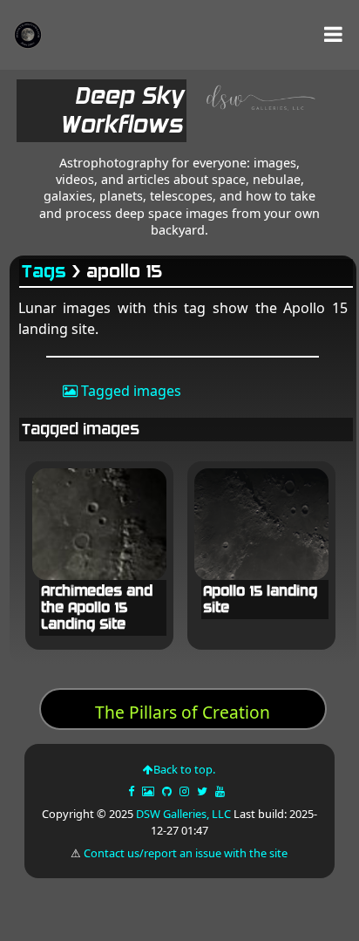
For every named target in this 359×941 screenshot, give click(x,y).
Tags (45, 272)
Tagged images (129, 390)
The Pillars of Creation (182, 712)
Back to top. (184, 769)
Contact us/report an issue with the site (186, 853)
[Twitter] (203, 791)
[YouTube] (221, 791)
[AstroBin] (149, 791)
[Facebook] (132, 791)
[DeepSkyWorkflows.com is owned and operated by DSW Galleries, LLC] (254, 114)
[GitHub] (168, 791)
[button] (333, 34)
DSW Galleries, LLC (183, 814)
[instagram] (184, 791)
